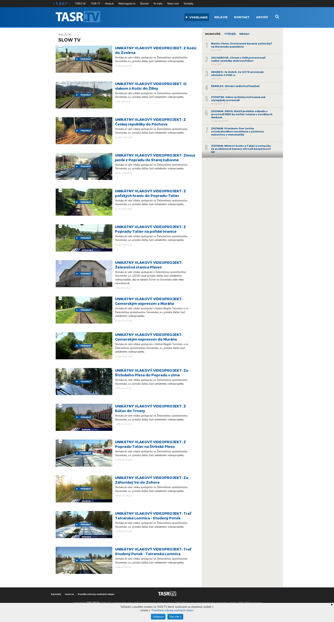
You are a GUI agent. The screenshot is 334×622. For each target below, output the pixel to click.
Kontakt (242, 17)
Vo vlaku (158, 3)
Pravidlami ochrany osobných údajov (173, 610)
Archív (262, 17)
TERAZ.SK (80, 3)
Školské (144, 3)
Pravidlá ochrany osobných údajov (96, 594)
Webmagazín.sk (126, 3)
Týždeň (230, 33)
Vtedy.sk (109, 3)
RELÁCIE (65, 34)
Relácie (220, 17)
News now (173, 3)
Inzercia (69, 594)
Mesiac (244, 33)
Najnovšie (213, 33)
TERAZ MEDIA (93, 602)
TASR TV (95, 3)
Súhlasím (158, 616)
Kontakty (188, 3)
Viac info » (175, 616)
